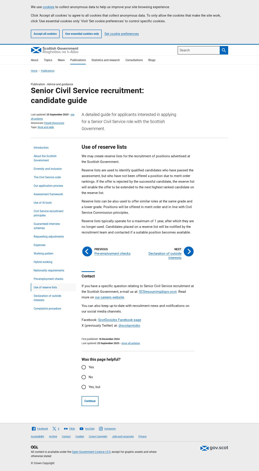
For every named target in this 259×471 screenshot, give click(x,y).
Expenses (39, 245)
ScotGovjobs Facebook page (119, 320)
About (34, 60)
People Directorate (54, 123)
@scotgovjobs (129, 325)
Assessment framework (48, 194)
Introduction (41, 147)
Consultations (134, 60)
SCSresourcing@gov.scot (158, 292)
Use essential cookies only (82, 33)
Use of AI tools (43, 202)
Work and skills (46, 127)
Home (34, 70)
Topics (48, 60)
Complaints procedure (47, 308)
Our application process (48, 185)
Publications (78, 60)
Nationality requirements (49, 270)
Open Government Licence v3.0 (91, 452)
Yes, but (94, 387)
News (61, 60)
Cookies (79, 436)
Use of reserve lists (45, 287)
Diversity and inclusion (48, 168)
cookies (48, 7)
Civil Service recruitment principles (48, 213)
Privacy (142, 436)
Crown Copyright (98, 436)
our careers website (109, 297)
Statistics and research (105, 60)
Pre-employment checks (48, 279)
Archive (53, 436)
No (91, 377)
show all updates (130, 343)
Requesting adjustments (49, 236)
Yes (91, 367)
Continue (90, 401)
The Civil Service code (47, 177)
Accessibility (37, 436)
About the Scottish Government (45, 158)
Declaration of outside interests (47, 298)
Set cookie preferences (121, 34)
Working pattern (43, 253)
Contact (66, 436)
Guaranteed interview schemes (47, 226)
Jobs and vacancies (123, 436)
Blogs (151, 60)
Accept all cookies (45, 33)
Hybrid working (43, 262)
